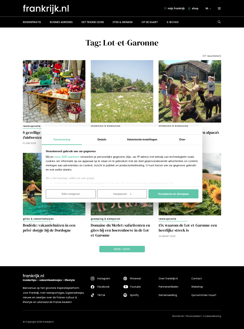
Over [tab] (182, 139)
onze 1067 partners (66, 156)
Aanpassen (120, 193)
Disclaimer (178, 316)
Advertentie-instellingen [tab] (142, 139)
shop (195, 8)
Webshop (197, 286)
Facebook (103, 286)
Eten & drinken (123, 22)
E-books (172, 22)
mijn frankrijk (176, 8)
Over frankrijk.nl (168, 278)
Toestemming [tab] (61, 139)
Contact (196, 278)
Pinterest (135, 278)
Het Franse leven (92, 22)
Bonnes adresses (61, 22)
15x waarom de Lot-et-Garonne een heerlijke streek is (188, 228)
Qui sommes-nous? (203, 295)
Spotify (134, 295)
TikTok (101, 295)
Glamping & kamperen (105, 126)
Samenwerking (168, 295)
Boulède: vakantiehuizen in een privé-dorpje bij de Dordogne (49, 228)
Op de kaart (149, 22)
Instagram (103, 278)
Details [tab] (102, 139)
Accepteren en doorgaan (173, 193)
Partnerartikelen (168, 286)
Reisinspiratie (32, 22)
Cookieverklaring (212, 316)
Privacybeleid (193, 316)
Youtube (135, 286)
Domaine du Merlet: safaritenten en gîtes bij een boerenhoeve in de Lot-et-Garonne (120, 230)
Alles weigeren (70, 193)
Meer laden (122, 249)
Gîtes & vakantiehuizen (38, 218)
